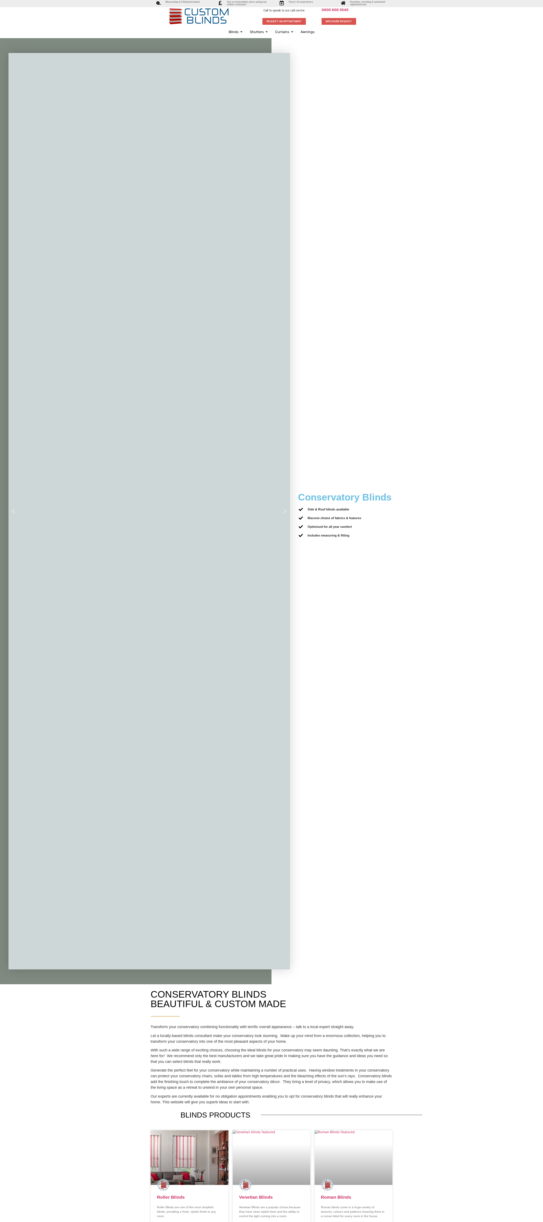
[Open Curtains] (292, 31)
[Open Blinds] (241, 31)
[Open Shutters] (266, 31)
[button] (13, 511)
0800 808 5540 (335, 10)
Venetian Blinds (256, 1197)
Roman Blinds (336, 1197)
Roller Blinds (171, 1197)
